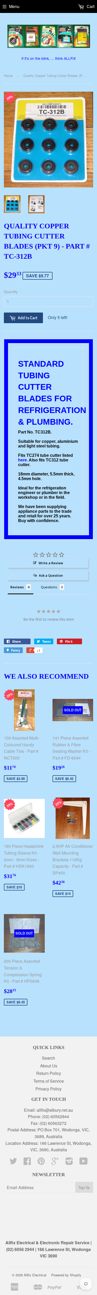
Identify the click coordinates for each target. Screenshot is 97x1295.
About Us (48, 1066)
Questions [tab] (49, 587)
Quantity (11, 291)
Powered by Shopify (66, 1274)
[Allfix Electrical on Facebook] (27, 1163)
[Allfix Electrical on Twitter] (13, 1163)
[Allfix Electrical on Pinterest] (41, 1163)
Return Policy (48, 1073)
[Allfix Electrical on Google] (55, 1163)
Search (48, 1058)
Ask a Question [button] (51, 575)
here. (23, 460)
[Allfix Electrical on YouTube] (83, 1163)
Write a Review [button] (51, 563)
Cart (90, 6)
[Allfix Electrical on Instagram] (69, 1163)
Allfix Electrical (35, 1274)
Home (8, 75)
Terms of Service (48, 1081)
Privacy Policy (48, 1089)
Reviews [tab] (17, 587)
